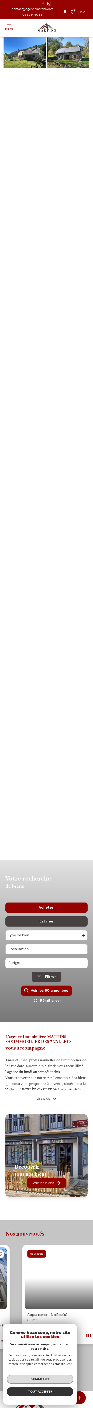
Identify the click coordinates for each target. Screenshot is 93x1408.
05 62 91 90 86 (32, 15)
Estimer (47, 921)
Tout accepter (40, 1391)
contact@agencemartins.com (32, 9)
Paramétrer (40, 1379)
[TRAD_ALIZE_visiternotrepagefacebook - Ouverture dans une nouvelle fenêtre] (43, 3)
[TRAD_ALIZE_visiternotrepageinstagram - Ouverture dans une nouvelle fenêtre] (49, 3)
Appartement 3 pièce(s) (31, 1317)
